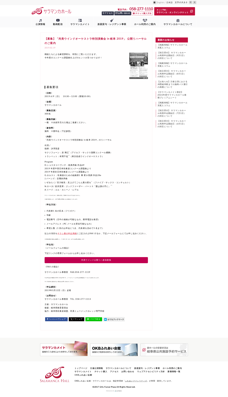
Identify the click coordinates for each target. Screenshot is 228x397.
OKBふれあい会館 (83, 375)
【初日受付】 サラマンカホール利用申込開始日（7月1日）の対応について (172, 113)
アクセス (109, 13)
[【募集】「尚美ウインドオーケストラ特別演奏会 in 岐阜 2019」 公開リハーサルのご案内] (114, 319)
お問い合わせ (124, 13)
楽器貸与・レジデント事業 (112, 24)
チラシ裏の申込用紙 (67, 234)
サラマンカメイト (80, 24)
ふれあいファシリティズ (136, 381)
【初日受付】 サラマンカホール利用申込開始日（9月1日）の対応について (172, 55)
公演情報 (40, 24)
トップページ (81, 368)
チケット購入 (100, 372)
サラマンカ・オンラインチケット (173, 11)
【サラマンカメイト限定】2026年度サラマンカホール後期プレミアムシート (172, 95)
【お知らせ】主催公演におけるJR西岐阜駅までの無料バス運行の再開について (173, 84)
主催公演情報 (96, 368)
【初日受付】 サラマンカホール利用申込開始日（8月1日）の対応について (172, 74)
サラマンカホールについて (178, 24)
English (160, 3)
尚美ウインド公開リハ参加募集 (96, 260)
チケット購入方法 (143, 13)
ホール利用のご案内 (145, 24)
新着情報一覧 (174, 372)
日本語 (169, 3)
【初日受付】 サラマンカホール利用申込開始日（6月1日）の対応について (172, 124)
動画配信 (58, 24)
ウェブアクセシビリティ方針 (151, 372)
